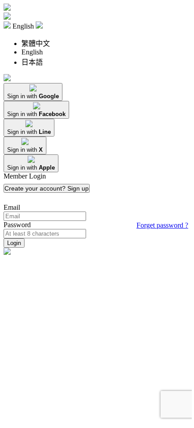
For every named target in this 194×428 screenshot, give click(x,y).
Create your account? (46, 188)
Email (12, 207)
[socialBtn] (33, 92)
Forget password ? (162, 225)
